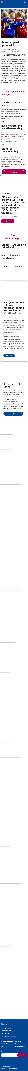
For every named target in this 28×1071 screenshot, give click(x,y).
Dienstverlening (5, 1044)
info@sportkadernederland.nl (9, 1036)
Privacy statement (13, 1068)
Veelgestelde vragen (20, 1046)
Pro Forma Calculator (10, 136)
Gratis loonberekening (7, 1041)
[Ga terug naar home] (2, 2)
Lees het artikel (9, 355)
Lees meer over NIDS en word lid (13, 413)
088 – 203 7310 (5, 1033)
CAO (2, 1046)
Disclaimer (3, 1068)
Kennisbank (18, 1041)
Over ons (17, 1044)
